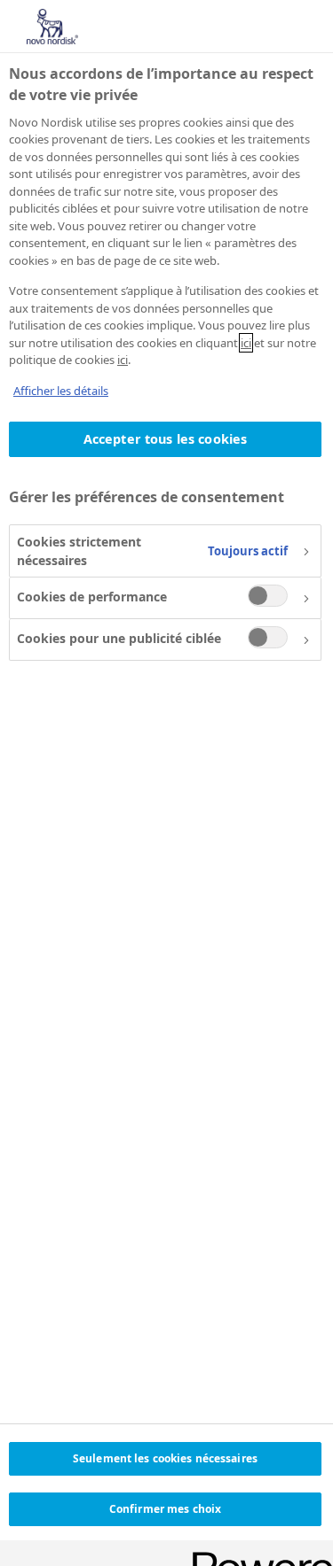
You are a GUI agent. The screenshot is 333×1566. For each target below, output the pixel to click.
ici (246, 343)
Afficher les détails (60, 391)
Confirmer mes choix (165, 1508)
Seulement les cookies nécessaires (165, 1458)
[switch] (268, 596)
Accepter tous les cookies (165, 438)
